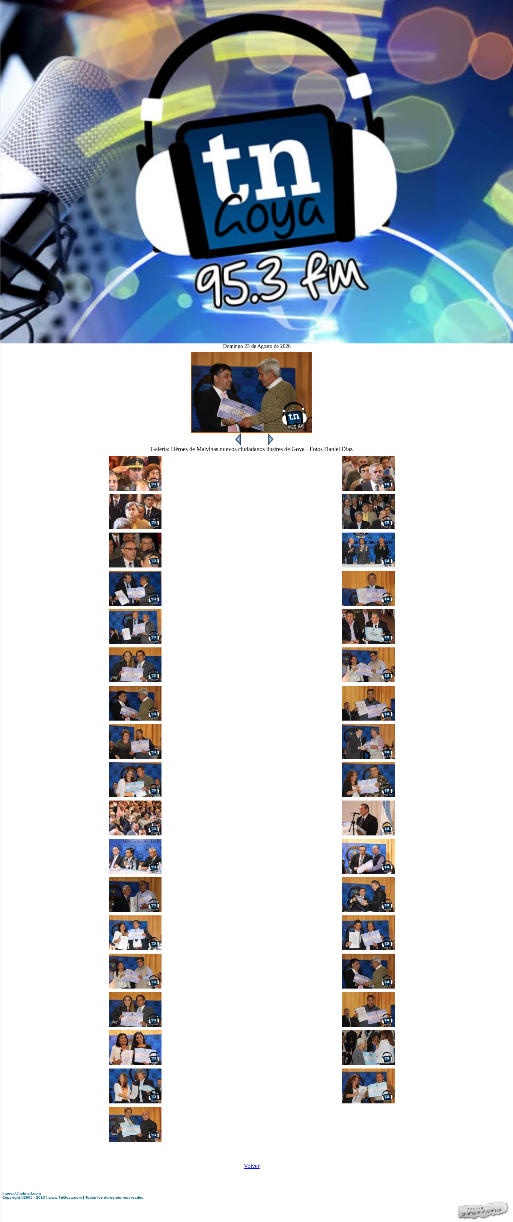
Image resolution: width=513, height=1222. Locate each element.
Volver (252, 1166)
